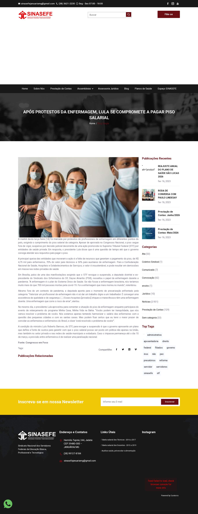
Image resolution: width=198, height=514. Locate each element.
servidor (148, 366)
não (154, 354)
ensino (145, 285)
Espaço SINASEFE (167, 88)
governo (171, 347)
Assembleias (84, 88)
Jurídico (146, 293)
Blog (126, 88)
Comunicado (148, 269)
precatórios (149, 360)
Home (25, 88)
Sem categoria (149, 317)
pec (162, 354)
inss (146, 354)
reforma (163, 360)
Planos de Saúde (143, 88)
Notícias (146, 301)
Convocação (148, 277)
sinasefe (148, 373)
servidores (161, 366)
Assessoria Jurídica (108, 88)
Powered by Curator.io (169, 496)
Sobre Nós (39, 88)
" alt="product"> (149, 168)
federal (147, 347)
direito (165, 341)
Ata (143, 254)
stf (158, 373)
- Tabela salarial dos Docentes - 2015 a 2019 (118, 445)
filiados (159, 347)
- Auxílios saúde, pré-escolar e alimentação (118, 451)
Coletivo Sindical (150, 261)
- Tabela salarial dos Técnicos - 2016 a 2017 (118, 440)
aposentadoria (151, 341)
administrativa (154, 335)
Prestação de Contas (61, 88)
